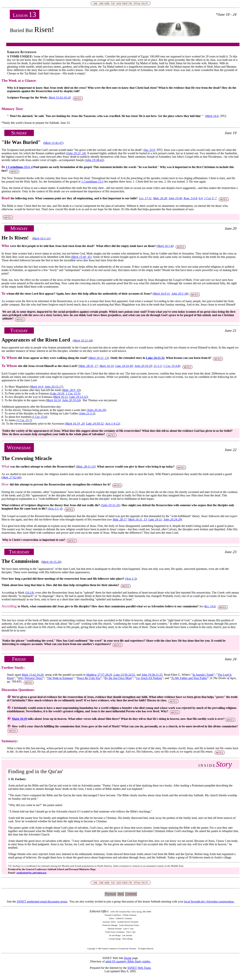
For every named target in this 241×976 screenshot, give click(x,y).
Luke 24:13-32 (155, 357)
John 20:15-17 (53, 386)
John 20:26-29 (96, 410)
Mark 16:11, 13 (137, 519)
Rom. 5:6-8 (190, 198)
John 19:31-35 (110, 505)
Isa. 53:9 (149, 149)
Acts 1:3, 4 (55, 508)
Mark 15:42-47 (53, 142)
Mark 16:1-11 (41, 238)
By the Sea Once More (118, 678)
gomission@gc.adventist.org (32, 872)
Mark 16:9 (37, 386)
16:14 (29, 592)
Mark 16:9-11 (161, 293)
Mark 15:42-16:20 (60, 97)
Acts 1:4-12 (112, 423)
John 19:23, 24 (76, 153)
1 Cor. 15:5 (72, 393)
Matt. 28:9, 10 (71, 390)
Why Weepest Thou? (30, 678)
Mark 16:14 (106, 366)
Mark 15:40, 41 (81, 256)
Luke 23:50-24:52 (124, 674)
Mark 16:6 (212, 116)
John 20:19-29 (143, 366)
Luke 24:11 (155, 519)
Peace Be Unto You (88, 678)
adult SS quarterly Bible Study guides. (128, 961)
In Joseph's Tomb (203, 674)
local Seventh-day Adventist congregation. (209, 901)
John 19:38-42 (94, 160)
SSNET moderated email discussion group (42, 901)
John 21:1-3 (87, 413)
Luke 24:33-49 (124, 366)
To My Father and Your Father (189, 678)
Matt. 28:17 (120, 519)
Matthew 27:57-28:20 (99, 674)
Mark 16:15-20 (51, 561)
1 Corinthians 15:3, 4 (19, 167)
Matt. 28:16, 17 (88, 366)
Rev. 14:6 (210, 606)
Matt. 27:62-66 (11, 477)
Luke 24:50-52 (95, 423)
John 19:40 (175, 198)
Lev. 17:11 (145, 198)
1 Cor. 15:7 (24, 420)
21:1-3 (158, 366)
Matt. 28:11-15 (86, 466)
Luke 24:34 (57, 393)
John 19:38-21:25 (152, 674)
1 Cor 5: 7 (210, 198)
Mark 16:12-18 (83, 340)
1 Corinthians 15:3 (92, 181)
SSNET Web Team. (139, 967)
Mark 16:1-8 (164, 246)
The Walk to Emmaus (60, 678)
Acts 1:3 (131, 578)
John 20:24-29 (172, 519)
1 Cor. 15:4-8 (171, 366)
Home (127, 958)
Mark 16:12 (61, 396)
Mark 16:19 (19, 718)
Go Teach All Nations (149, 678)
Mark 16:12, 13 (98, 357)
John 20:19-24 (71, 400)
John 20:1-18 (179, 293)
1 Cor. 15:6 (39, 416)
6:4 (201, 198)
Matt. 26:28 (160, 198)
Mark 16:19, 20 (75, 423)
